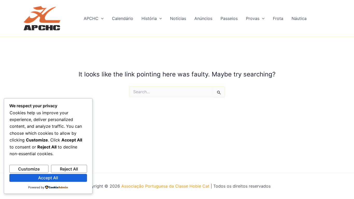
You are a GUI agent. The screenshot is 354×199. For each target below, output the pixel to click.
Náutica (299, 18)
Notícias (178, 18)
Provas (252, 18)
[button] (101, 18)
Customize (29, 169)
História (149, 18)
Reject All (69, 169)
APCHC (91, 18)
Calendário (122, 18)
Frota (278, 18)
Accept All (48, 177)
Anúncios (203, 18)
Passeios (229, 18)
